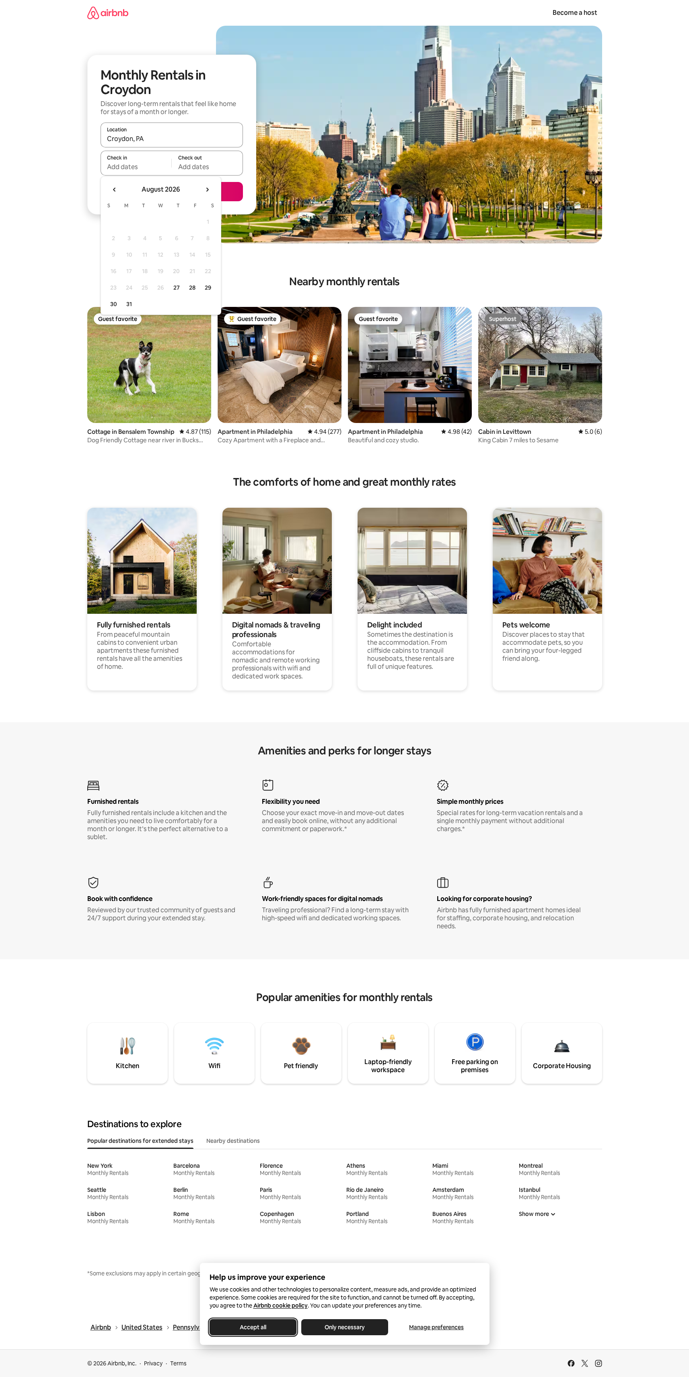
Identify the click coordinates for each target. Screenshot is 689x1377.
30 (113, 304)
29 (208, 287)
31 (129, 304)
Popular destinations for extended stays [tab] (140, 1140)
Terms (178, 1363)
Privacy (153, 1363)
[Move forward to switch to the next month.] (207, 189)
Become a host (575, 12)
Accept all (253, 1327)
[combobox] (172, 138)
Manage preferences (436, 1327)
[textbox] (136, 167)
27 (176, 287)
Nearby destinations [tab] (233, 1140)
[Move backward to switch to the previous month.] (114, 189)
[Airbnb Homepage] (107, 12)
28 (192, 287)
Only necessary (345, 1327)
